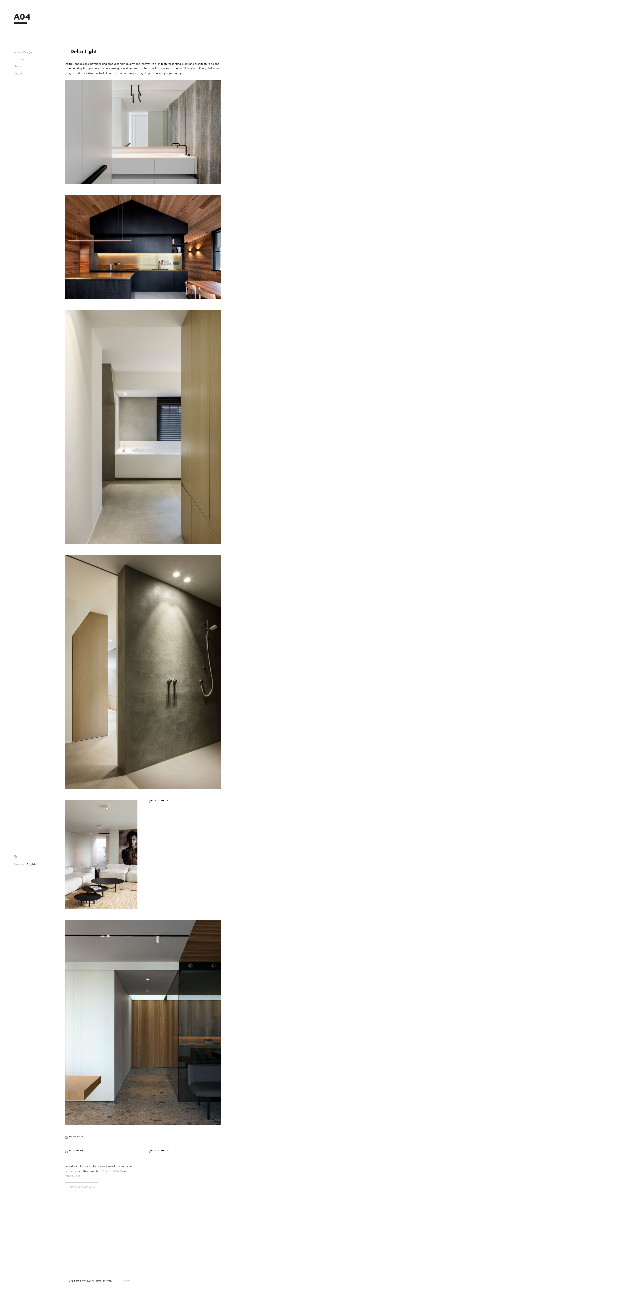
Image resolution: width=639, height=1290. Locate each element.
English (31, 864)
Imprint (126, 1280)
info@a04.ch (73, 1175)
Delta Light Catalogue (82, 1187)
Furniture (19, 59)
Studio (18, 66)
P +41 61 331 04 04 (113, 1171)
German (19, 864)
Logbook (19, 73)
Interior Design (23, 52)
